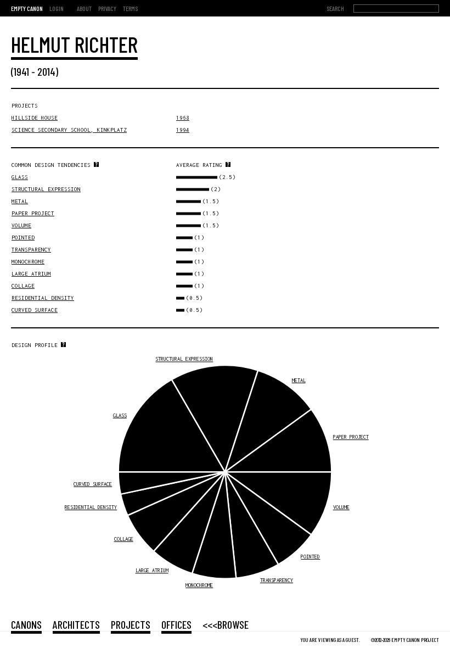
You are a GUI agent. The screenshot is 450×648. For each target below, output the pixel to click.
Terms (130, 8)
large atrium (31, 274)
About (84, 8)
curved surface (35, 310)
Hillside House (35, 118)
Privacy (107, 8)
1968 (182, 118)
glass (20, 177)
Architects (76, 624)
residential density (43, 298)
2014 (46, 71)
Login (56, 8)
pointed (23, 237)
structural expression (46, 189)
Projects (130, 624)
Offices (176, 624)
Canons (26, 624)
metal (20, 201)
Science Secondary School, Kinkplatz (69, 130)
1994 (182, 130)
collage (23, 286)
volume (21, 225)
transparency (31, 250)
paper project (33, 213)
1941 (21, 71)
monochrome (28, 262)
